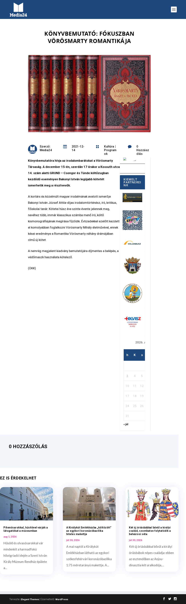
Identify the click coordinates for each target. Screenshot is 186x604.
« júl (126, 424)
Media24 (46, 150)
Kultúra (109, 146)
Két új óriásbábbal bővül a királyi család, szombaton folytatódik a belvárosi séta (150, 531)
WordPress (61, 599)
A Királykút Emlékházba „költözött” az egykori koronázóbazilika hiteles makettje (89, 531)
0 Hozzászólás (142, 150)
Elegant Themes (30, 599)
